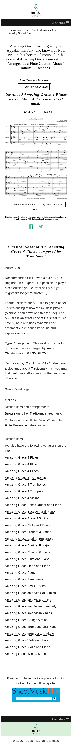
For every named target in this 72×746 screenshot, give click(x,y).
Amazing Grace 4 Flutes (22, 457)
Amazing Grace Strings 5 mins (26, 620)
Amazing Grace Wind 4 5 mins (26, 654)
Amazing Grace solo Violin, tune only (30, 606)
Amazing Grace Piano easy (24, 579)
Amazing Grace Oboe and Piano (27, 566)
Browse (10, 413)
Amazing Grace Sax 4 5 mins (25, 586)
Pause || (47, 111)
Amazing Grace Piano (20, 572)
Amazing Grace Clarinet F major (27, 545)
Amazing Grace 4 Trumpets (24, 491)
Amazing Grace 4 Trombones (25, 477)
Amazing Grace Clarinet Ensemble (29, 538)
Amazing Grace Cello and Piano (27, 525)
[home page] (36, 10)
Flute (33, 420)
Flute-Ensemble (16, 425)
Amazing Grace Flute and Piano (27, 559)
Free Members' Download (34, 80)
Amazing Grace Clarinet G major (27, 552)
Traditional (36, 256)
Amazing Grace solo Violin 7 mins (28, 613)
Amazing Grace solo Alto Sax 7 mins (30, 593)
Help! (36, 209)
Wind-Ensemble (50, 420)
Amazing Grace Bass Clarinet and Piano (33, 505)
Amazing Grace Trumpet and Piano (29, 633)
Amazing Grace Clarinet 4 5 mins (28, 532)
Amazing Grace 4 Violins (22, 498)
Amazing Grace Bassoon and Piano (30, 511)
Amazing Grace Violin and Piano (27, 647)
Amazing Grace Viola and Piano (27, 640)
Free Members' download (22, 204)
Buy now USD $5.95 (36, 86)
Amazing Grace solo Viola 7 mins (28, 599)
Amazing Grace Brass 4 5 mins (26, 518)
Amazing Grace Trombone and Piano (31, 627)
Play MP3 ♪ (28, 111)
